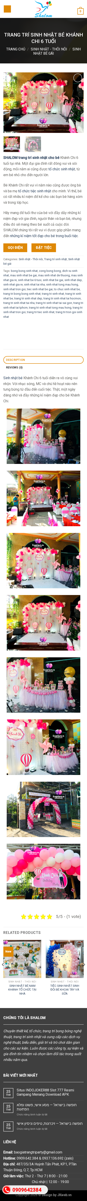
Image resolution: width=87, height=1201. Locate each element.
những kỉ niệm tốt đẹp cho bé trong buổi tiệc (44, 236)
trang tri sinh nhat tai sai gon (54, 303)
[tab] (43, 360)
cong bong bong (50, 271)
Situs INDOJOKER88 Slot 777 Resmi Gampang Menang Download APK (45, 1092)
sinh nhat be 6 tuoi (29, 280)
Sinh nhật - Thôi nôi (49, 49)
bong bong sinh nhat (24, 271)
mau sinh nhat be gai (23, 275)
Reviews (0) (14, 367)
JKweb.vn (64, 1195)
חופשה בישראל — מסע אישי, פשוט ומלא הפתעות (47, 1107)
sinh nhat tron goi (14, 289)
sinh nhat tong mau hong (62, 284)
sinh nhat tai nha (34, 284)
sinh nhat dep (73, 280)
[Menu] (7, 9)
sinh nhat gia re (13, 284)
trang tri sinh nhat (53, 293)
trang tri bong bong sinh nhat (22, 293)
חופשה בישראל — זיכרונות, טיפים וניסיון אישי (50, 1123)
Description (15, 359)
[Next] (84, 973)
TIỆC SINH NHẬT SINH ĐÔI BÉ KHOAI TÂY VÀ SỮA (64, 989)
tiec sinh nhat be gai (40, 289)
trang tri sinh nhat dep (28, 298)
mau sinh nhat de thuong (54, 275)
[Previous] (3, 973)
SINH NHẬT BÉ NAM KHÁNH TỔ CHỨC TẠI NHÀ (22, 989)
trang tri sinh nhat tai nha (19, 303)
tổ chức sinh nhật (61, 169)
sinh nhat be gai (53, 280)
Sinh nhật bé (13, 378)
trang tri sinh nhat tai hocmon (62, 298)
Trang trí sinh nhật (55, 259)
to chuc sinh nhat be (67, 289)
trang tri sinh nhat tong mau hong (50, 307)
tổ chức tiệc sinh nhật (34, 191)
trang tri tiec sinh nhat (40, 312)
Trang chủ (15, 49)
